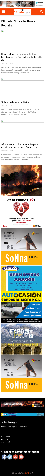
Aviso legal (5, 442)
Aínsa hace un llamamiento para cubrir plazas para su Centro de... (20, 146)
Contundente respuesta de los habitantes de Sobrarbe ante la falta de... (21, 57)
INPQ (27, 473)
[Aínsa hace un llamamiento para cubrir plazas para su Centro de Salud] (22, 130)
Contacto (4, 439)
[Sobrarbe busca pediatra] (22, 88)
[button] (41, 11)
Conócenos (5, 437)
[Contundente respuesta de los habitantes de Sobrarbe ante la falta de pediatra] (22, 40)
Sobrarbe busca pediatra (15, 102)
